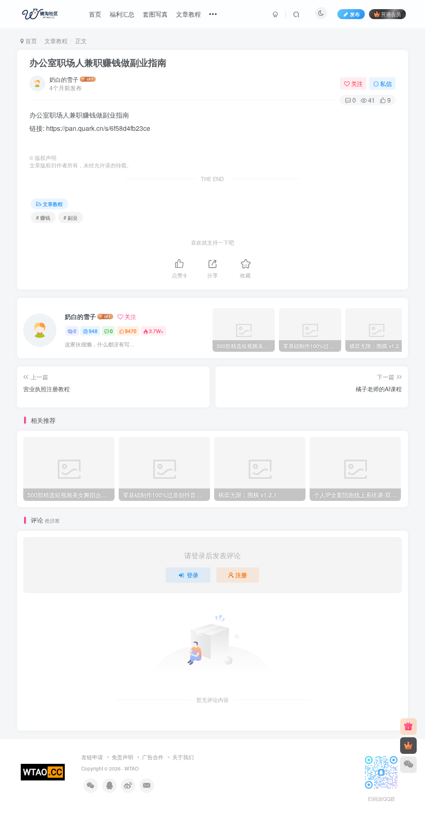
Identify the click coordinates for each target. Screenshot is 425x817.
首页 (95, 14)
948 (93, 330)
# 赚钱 (43, 217)
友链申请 (92, 757)
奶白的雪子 (63, 79)
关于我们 (183, 757)
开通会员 (391, 13)
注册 (241, 575)
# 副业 (71, 217)
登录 (192, 575)
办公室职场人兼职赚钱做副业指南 (97, 62)
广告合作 (153, 757)
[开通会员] (408, 745)
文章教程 (188, 14)
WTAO (132, 768)
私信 (386, 83)
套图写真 (155, 14)
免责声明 (122, 757)
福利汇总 (122, 14)
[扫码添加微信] (408, 764)
